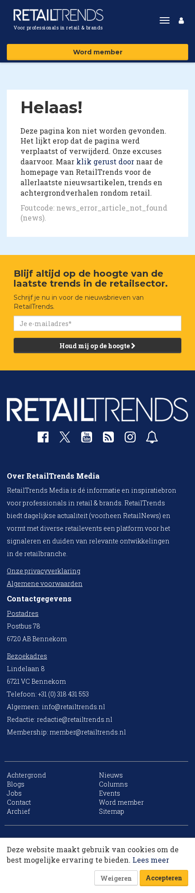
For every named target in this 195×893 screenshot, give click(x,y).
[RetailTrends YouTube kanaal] (86, 439)
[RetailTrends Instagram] (130, 439)
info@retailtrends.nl (73, 706)
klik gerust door (105, 161)
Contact (19, 802)
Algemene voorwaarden (45, 583)
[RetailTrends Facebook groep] (43, 439)
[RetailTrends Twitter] (65, 440)
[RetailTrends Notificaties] (152, 439)
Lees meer (150, 859)
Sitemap (111, 811)
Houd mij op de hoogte (95, 345)
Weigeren (116, 878)
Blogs (15, 784)
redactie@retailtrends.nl (74, 719)
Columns (113, 784)
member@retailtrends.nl (87, 732)
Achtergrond (26, 775)
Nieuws (111, 775)
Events (109, 793)
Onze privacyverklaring (43, 571)
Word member (97, 52)
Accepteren (164, 878)
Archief (18, 811)
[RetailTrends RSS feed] (108, 439)
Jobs (14, 793)
